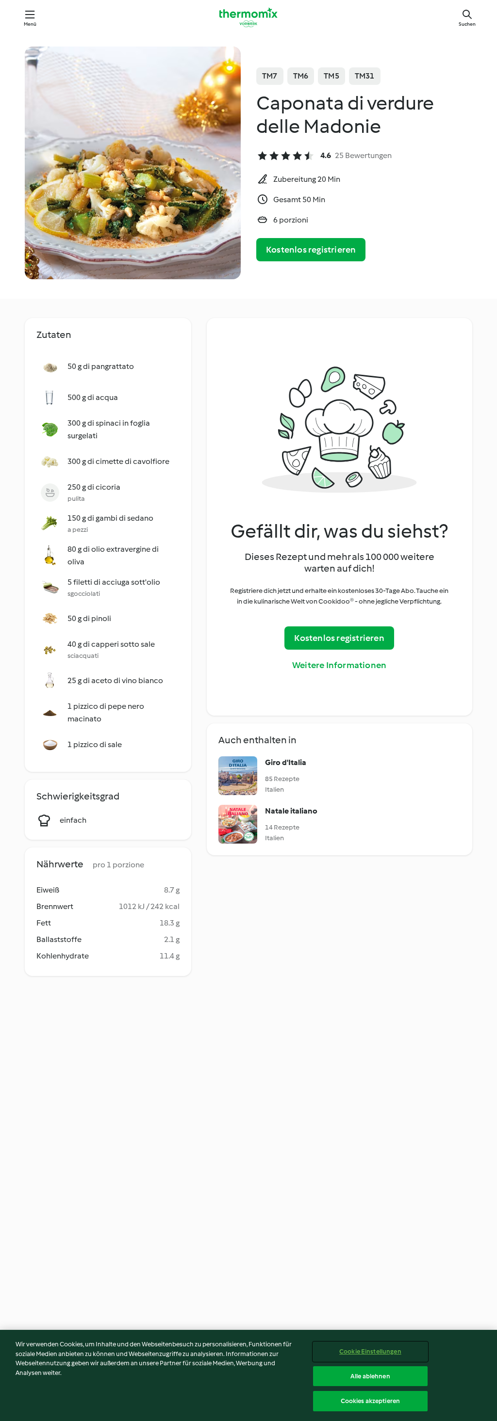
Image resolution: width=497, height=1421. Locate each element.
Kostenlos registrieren (311, 249)
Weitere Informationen (339, 665)
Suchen (467, 24)
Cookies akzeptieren (370, 1401)
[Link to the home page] (248, 17)
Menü (30, 24)
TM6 (301, 75)
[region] (248, 1375)
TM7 (270, 75)
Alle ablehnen (370, 1376)
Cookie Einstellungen (370, 1351)
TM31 (365, 75)
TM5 (331, 75)
